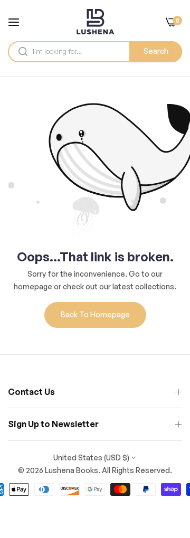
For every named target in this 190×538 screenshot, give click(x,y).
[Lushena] (95, 21)
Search (156, 50)
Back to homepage (95, 314)
